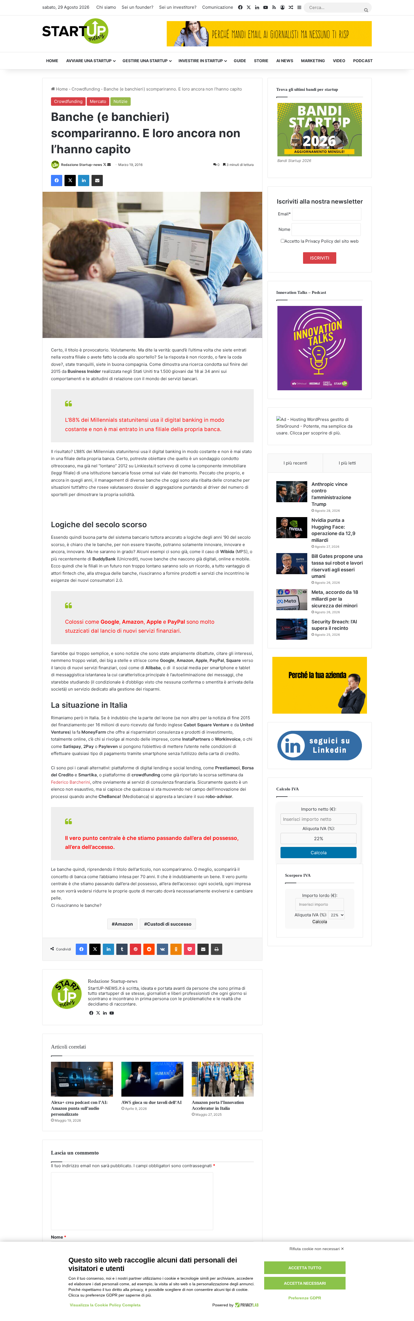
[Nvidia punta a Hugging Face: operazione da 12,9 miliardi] (291, 527)
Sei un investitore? (178, 7)
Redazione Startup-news (81, 165)
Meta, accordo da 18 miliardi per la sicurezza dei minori (334, 598)
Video (339, 60)
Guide (240, 60)
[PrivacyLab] (246, 1305)
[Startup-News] (75, 31)
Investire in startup (201, 60)
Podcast (363, 60)
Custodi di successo (169, 924)
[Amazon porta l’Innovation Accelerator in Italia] (223, 1079)
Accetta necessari (305, 1283)
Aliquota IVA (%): (318, 828)
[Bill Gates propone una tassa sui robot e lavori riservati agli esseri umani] (291, 563)
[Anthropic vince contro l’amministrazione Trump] (291, 491)
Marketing (313, 60)
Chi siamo (106, 7)
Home (52, 60)
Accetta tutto (304, 1268)
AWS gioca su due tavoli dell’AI (151, 1102)
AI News (284, 60)
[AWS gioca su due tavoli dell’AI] (152, 1079)
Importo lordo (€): (319, 895)
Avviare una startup (89, 60)
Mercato (98, 101)
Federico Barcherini (70, 782)
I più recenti (295, 463)
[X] (98, 1013)
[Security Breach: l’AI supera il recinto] (291, 629)
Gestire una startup (145, 60)
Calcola (319, 852)
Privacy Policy (319, 241)
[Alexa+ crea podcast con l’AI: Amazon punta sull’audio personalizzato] (82, 1079)
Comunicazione (217, 7)
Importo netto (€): (318, 809)
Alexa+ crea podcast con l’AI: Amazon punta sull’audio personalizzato (79, 1108)
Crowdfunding (86, 89)
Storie (261, 60)
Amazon (124, 924)
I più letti (347, 463)
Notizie (120, 101)
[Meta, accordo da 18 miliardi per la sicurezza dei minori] (291, 599)
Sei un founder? (137, 7)
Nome (58, 1237)
